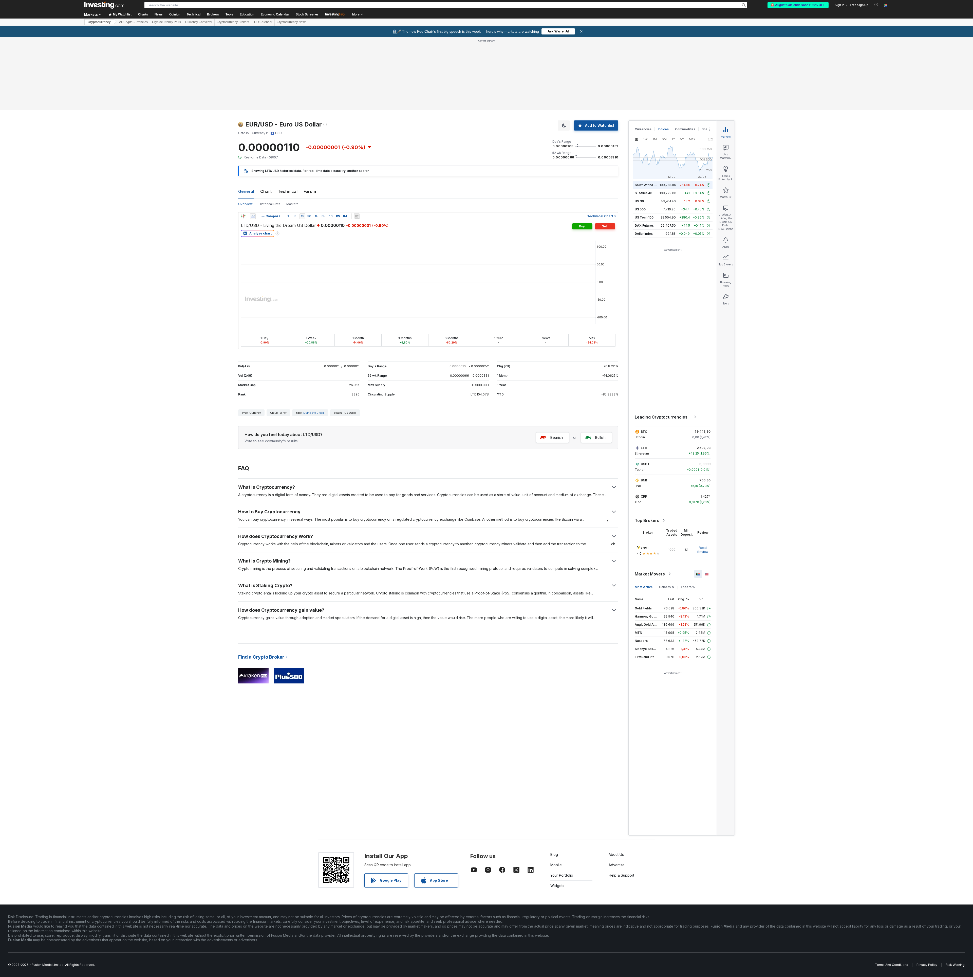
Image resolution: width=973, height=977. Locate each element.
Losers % (688, 587)
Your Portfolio (561, 875)
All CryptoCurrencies (133, 22)
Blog (554, 854)
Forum (310, 191)
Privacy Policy (926, 965)
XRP (644, 496)
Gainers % (667, 587)
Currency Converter (198, 22)
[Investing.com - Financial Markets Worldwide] (104, 5)
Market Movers (650, 573)
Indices (663, 129)
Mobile (556, 865)
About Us (616, 854)
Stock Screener (307, 14)
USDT (645, 464)
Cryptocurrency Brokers (233, 22)
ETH (644, 448)
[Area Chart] (253, 216)
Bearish (556, 437)
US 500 (640, 209)
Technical (287, 191)
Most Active (644, 587)
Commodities (685, 129)
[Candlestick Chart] (243, 216)
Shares (707, 129)
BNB (644, 480)
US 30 (639, 201)
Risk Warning (955, 965)
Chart (266, 191)
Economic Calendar (275, 14)
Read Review (702, 550)
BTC (644, 431)
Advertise (617, 865)
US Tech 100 (644, 217)
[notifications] (876, 4)
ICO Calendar (262, 22)
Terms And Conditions (891, 965)
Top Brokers (647, 520)
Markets (292, 204)
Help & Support (621, 875)
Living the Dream (314, 412)
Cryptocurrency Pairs (166, 22)
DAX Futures (644, 225)
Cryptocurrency (99, 22)
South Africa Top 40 (650, 185)
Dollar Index (644, 234)
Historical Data (269, 204)
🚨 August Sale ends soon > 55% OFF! (798, 5)
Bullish (600, 437)
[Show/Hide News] (357, 216)
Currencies (643, 129)
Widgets (557, 885)
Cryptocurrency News (291, 22)
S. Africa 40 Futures (649, 193)
